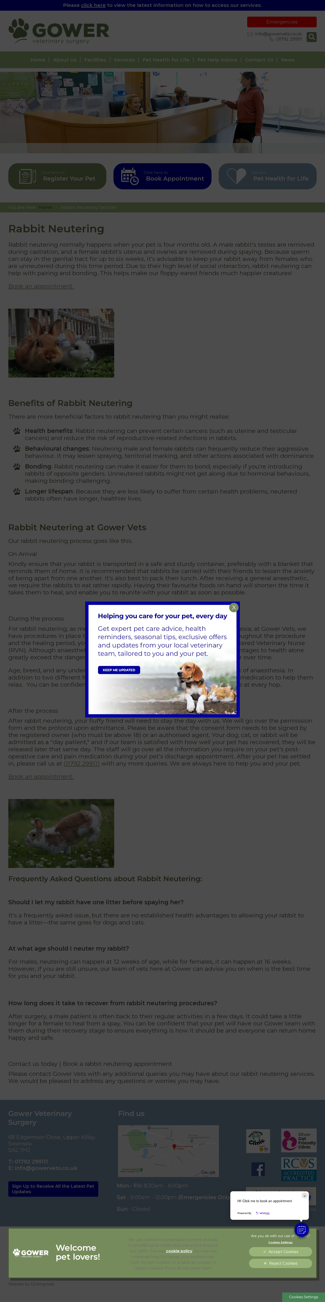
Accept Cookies (283, 1251)
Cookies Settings (303, 1297)
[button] (302, 1230)
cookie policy (179, 1251)
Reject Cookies (283, 1263)
